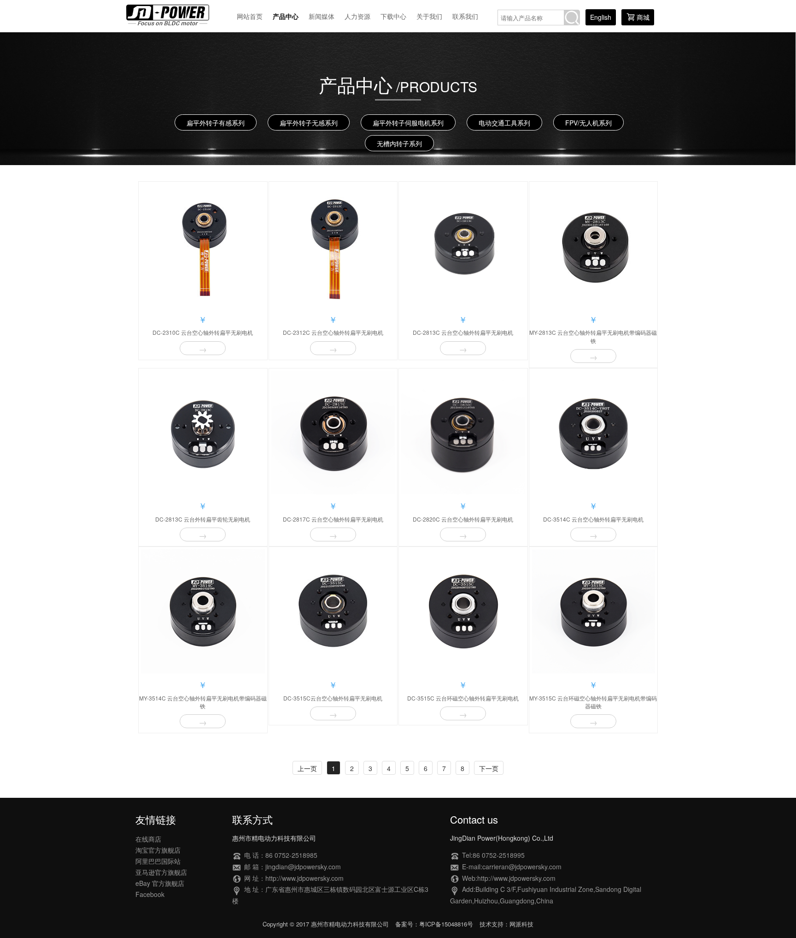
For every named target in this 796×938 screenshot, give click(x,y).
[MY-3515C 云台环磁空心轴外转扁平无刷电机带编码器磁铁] (593, 611)
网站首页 (250, 16)
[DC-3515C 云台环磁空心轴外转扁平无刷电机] (463, 611)
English (600, 17)
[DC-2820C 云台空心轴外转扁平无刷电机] (463, 432)
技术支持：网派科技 (506, 924)
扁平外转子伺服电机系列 (408, 122)
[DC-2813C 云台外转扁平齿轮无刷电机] (203, 432)
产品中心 (285, 16)
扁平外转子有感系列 (216, 122)
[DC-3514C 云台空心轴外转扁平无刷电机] (593, 432)
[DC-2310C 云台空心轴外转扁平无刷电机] (203, 246)
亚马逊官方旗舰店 (161, 872)
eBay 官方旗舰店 (159, 883)
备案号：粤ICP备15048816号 (434, 924)
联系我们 (465, 16)
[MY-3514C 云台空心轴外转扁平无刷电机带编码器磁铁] (203, 611)
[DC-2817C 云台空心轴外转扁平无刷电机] (333, 432)
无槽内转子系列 (399, 143)
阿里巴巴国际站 (158, 861)
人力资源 (357, 16)
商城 (643, 17)
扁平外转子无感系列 (309, 122)
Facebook (149, 894)
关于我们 (429, 16)
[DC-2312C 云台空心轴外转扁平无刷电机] (333, 246)
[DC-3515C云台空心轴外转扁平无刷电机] (333, 611)
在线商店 (148, 838)
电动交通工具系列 (504, 122)
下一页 (488, 768)
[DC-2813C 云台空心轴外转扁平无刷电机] (463, 246)
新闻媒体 (321, 16)
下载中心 (393, 16)
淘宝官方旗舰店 (158, 850)
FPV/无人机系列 (588, 122)
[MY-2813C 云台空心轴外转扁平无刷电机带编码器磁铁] (593, 246)
